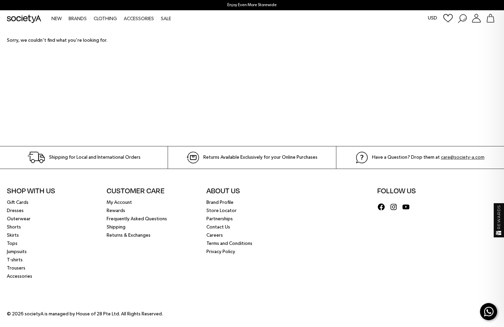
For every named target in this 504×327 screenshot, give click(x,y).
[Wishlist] (448, 18)
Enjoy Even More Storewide (252, 5)
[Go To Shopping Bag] (490, 18)
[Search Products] (462, 18)
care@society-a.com (462, 157)
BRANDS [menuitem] (78, 18)
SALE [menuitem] (166, 18)
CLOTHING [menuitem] (105, 18)
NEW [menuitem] (56, 18)
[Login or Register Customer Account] (476, 18)
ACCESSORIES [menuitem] (139, 18)
